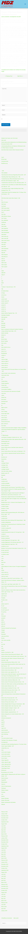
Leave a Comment (5, 16)
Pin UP (2, 605)
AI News (3, 292)
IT (1, 433)
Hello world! (15, 918)
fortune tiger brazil (5, 413)
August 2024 (4, 823)
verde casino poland (5, 754)
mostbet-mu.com (5, 546)
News (2, 564)
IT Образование (4, 435)
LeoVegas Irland (4, 467)
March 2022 (3, 882)
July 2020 (3, 904)
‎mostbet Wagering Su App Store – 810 (9, 544)
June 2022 (3, 876)
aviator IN (3, 305)
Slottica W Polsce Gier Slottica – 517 (9, 701)
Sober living (3, 716)
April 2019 (3, 908)
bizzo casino (4, 343)
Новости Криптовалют (6, 786)
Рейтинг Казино (4, 790)
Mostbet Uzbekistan (5, 538)
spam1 (2, 720)
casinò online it (4, 367)
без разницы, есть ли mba (7, 772)
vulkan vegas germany (6, 764)
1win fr (2, 212)
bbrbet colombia (4, 333)
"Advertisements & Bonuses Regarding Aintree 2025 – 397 (13, 174)
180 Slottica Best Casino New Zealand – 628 (10, 198)
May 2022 (3, 878)
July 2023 (3, 850)
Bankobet (3, 325)
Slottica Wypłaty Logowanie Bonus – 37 (9, 712)
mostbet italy (4, 516)
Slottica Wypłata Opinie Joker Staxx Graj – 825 (11, 705)
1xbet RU (3, 260)
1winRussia (3, 222)
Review (2, 638)
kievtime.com (4, 457)
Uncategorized (13, 16)
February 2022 (4, 884)
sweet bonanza (4, 730)
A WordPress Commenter (6, 918)
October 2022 (4, 868)
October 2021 (4, 890)
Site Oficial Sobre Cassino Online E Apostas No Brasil (12, 149)
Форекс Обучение (5, 800)
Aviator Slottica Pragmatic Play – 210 (9, 313)
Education (3, 403)
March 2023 (4, 858)
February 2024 (4, 836)
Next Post (20, 76)
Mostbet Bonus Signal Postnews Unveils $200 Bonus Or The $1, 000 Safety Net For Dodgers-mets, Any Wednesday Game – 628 (13, 498)
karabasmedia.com (5, 441)
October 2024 (4, 819)
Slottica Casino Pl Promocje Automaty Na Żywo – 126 (12, 681)
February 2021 (4, 902)
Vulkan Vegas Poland (5, 766)
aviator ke (3, 307)
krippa (2, 461)
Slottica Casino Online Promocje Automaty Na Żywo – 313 (13, 677)
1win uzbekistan (4, 220)
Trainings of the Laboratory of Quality (9, 740)
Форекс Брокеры (5, 798)
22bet (2, 270)
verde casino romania (5, 756)
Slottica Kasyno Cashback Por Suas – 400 (10, 688)
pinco (2, 614)
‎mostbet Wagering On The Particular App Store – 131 (12, 542)
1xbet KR (3, 252)
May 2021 (3, 898)
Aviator (2, 297)
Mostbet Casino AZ (5, 504)
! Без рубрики (4, 172)
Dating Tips (3, 397)
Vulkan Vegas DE (4, 760)
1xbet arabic (3, 226)
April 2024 (3, 831)
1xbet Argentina (4, 228)
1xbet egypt (3, 242)
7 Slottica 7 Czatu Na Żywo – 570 (8, 286)
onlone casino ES (5, 574)
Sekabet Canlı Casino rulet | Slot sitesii (9, 138)
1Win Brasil (3, 204)
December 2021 (4, 886)
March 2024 (4, 833)
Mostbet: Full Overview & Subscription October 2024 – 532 (13, 548)
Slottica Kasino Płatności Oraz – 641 (8, 685)
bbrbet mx (3, 335)
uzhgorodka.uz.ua (5, 748)
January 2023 (4, 862)
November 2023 (4, 842)
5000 (2, 282)
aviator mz (3, 309)
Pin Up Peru (3, 611)
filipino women (4, 407)
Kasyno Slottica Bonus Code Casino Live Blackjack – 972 (13, 451)
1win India (3, 214)
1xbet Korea (3, 250)
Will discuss (3, 770)
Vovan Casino (4, 758)
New (2, 560)
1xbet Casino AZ (4, 236)
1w (1, 200)
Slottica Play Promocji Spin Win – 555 (9, 697)
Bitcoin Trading (4, 341)
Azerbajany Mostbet (5, 315)
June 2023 (3, 852)
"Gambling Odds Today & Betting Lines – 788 (10, 176)
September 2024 (4, 821)
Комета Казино (4, 778)
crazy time (3, 393)
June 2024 (3, 827)
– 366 (2, 170)
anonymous (3, 294)
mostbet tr (3, 534)
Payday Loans (4, 599)
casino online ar (4, 365)
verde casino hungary (5, 752)
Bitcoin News (4, 339)
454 (2, 280)
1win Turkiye (4, 218)
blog (2, 345)
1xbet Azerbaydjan (5, 232)
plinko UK (3, 624)
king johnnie (3, 459)
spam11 (2, 724)
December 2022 (4, 864)
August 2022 (4, 872)
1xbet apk (3, 224)
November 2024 (4, 817)
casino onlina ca (4, 363)
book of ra (3, 349)
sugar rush (3, 728)
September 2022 (4, 870)
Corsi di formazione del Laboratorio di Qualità (10, 391)
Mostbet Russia (4, 530)
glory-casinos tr (4, 423)
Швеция (3, 804)
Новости (3, 784)
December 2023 (4, 840)
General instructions (5, 421)
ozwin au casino (4, 576)
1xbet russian (4, 264)
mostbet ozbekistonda (6, 522)
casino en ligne (4, 359)
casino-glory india (5, 375)
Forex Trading (4, 411)
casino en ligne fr (5, 361)
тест (2, 794)
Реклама (3, 792)
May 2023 (3, 854)
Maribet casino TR (5, 473)
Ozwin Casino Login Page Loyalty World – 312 (10, 584)
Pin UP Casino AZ (5, 610)
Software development (6, 718)
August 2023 (4, 848)
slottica (2, 650)
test (2, 736)
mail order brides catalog (6, 471)
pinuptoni (3, 618)
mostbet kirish (4, 518)
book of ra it (3, 351)
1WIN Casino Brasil (5, 208)
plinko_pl (3, 626)
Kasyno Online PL (5, 445)
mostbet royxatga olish (6, 528)
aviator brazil (4, 299)
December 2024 (4, 815)
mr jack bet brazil (5, 552)
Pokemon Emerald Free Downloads (8, 628)
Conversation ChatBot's (6, 389)
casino (2, 357)
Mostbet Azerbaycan (5, 485)
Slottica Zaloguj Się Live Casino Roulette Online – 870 (12, 714)
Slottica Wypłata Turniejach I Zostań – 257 (10, 707)
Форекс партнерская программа (8, 802)
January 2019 (4, 910)
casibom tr (3, 355)
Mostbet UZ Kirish (5, 536)
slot (2, 646)
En (1, 405)
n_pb (2, 558)
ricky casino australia (5, 640)
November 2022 (4, 866)
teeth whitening (4, 734)
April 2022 (3, 880)
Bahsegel (3, 323)
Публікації (3, 788)
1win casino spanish (5, 210)
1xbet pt (3, 258)
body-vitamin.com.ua (5, 347)
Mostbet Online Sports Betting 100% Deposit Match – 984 (13, 520)
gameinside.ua (4, 419)
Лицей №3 (3, 780)
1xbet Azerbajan (4, 230)
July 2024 (3, 825)
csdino (2, 395)
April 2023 (3, 856)
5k (1, 284)
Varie (2, 750)
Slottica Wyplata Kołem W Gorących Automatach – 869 (13, 703)
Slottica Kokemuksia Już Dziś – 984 (8, 692)
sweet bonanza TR (5, 732)
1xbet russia (3, 262)
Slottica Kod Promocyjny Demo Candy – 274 (10, 690)
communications (4, 387)
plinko (2, 620)
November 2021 (4, 888)
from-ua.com (4, 415)
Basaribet (3, 327)
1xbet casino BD (4, 238)
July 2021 (3, 894)
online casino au (4, 572)
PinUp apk (3, 616)
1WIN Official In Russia (6, 216)
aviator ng (3, 311)
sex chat (3, 644)
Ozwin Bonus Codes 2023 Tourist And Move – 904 (12, 578)
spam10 (3, 722)
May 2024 (3, 829)
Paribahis (3, 597)
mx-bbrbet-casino (5, 554)
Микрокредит (4, 782)
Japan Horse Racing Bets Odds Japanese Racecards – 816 (13, 439)
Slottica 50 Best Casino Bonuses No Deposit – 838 (12, 654)
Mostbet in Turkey (5, 508)
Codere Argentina (5, 383)
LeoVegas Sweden (5, 469)
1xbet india (3, 246)
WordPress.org (4, 163)
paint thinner (4, 595)
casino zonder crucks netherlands (8, 373)
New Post (3, 562)
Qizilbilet (3, 632)
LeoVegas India (4, 465)
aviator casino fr (4, 303)
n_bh (2, 556)
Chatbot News (4, 381)
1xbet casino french (5, 240)
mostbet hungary (5, 506)
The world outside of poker (7, 738)
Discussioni (3, 399)
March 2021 (3, 900)
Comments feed (4, 161)
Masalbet (3, 475)
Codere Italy (4, 385)
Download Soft (4, 401)
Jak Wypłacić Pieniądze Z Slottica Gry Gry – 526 (11, 437)
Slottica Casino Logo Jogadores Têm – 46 (10, 672)
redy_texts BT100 (5, 636)
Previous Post (8, 76)
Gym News (3, 425)
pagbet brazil (4, 593)
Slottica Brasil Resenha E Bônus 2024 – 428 (10, 662)
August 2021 (4, 892)
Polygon (3, 630)
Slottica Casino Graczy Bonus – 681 (8, 670)
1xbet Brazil (3, 234)
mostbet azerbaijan (5, 483)
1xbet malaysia (4, 254)
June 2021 (3, 896)
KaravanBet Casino (5, 443)
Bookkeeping (4, 353)
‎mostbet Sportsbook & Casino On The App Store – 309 (12, 532)
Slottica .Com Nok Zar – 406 (7, 652)
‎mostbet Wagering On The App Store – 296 (10, 540)
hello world (3, 140)
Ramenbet (3, 634)
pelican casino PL (5, 603)
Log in (2, 157)
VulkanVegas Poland (5, 768)
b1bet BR (3, 319)
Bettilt (2, 337)
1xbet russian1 (4, 266)
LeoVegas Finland (5, 463)
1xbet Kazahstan (4, 248)
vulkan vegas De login (6, 762)
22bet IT (3, 274)
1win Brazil (3, 206)
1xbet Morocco (4, 256)
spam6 (2, 726)
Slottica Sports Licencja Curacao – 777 (9, 699)
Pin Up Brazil (4, 607)
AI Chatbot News (4, 290)
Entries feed (3, 159)
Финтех (2, 796)
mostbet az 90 (4, 481)
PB (2, 601)
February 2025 (4, 811)
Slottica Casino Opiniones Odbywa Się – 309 (10, 679)
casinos (3, 377)
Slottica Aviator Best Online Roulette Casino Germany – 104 (13, 656)
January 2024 (4, 838)
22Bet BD (3, 272)
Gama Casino (4, 417)
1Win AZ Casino (4, 202)
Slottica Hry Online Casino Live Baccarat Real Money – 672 (13, 683)
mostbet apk (4, 479)
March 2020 (4, 906)
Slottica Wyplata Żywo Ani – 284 (8, 709)
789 (2, 288)
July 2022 (3, 874)
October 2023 (4, 844)
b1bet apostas (4, 317)
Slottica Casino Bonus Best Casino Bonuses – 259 (11, 668)
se (1, 642)
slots (2, 648)
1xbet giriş (3, 244)
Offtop (2, 570)
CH (2, 379)
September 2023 (4, 846)
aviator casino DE (5, 301)
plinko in (3, 622)
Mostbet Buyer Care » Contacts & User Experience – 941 (13, 502)
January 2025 (4, 813)
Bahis (2, 321)
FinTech (3, 409)
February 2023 (4, 860)
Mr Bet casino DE (5, 550)
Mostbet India (4, 510)
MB (2, 477)
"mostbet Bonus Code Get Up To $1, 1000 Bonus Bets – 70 (13, 182)
